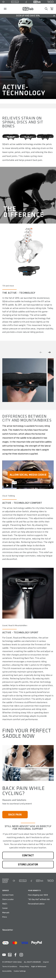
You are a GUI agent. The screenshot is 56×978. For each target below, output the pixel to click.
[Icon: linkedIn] (9, 954)
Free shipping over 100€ (38, 895)
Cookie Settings (20, 971)
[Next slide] (49, 352)
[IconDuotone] (3, 2)
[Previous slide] (40, 352)
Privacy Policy (24, 967)
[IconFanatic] (26, 2)
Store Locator (8, 899)
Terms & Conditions (9, 967)
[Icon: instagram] (21, 954)
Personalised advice (36, 904)
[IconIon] (15, 2)
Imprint (46, 962)
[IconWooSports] (50, 2)
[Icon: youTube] (4, 954)
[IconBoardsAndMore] (5, 880)
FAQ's (4, 904)
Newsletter (7, 930)
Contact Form (8, 895)
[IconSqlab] (37, 2)
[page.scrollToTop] (52, 971)
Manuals (5, 912)
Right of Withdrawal (38, 967)
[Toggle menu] (5, 9)
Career (5, 908)
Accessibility (6, 971)
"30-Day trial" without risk (39, 899)
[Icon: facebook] (15, 954)
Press (4, 917)
